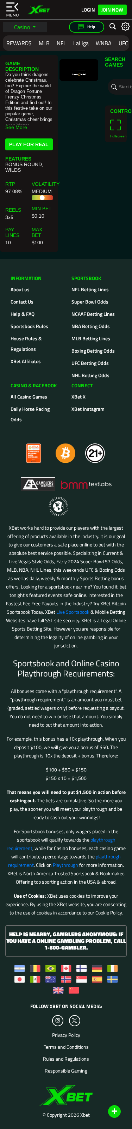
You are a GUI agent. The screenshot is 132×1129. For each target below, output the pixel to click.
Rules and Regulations (66, 1059)
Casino (22, 27)
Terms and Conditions (66, 1047)
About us (20, 289)
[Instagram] (57, 1020)
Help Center (106, 1111)
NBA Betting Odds (90, 326)
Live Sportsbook (72, 611)
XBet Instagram (88, 409)
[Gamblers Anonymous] (38, 480)
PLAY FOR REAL (29, 144)
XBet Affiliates (26, 361)
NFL (61, 43)
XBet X (78, 396)
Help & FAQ (22, 314)
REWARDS (19, 43)
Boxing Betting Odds (93, 350)
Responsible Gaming (66, 1071)
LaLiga (81, 43)
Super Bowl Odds (89, 301)
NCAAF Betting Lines (93, 314)
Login (88, 9)
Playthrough (65, 865)
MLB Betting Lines (90, 338)
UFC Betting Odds (90, 363)
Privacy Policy (66, 1035)
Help (91, 26)
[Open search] (112, 26)
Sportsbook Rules (29, 326)
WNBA (104, 43)
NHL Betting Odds (90, 375)
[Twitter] (74, 1020)
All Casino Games (29, 396)
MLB (44, 43)
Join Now (112, 9)
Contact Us (22, 301)
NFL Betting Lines (90, 289)
